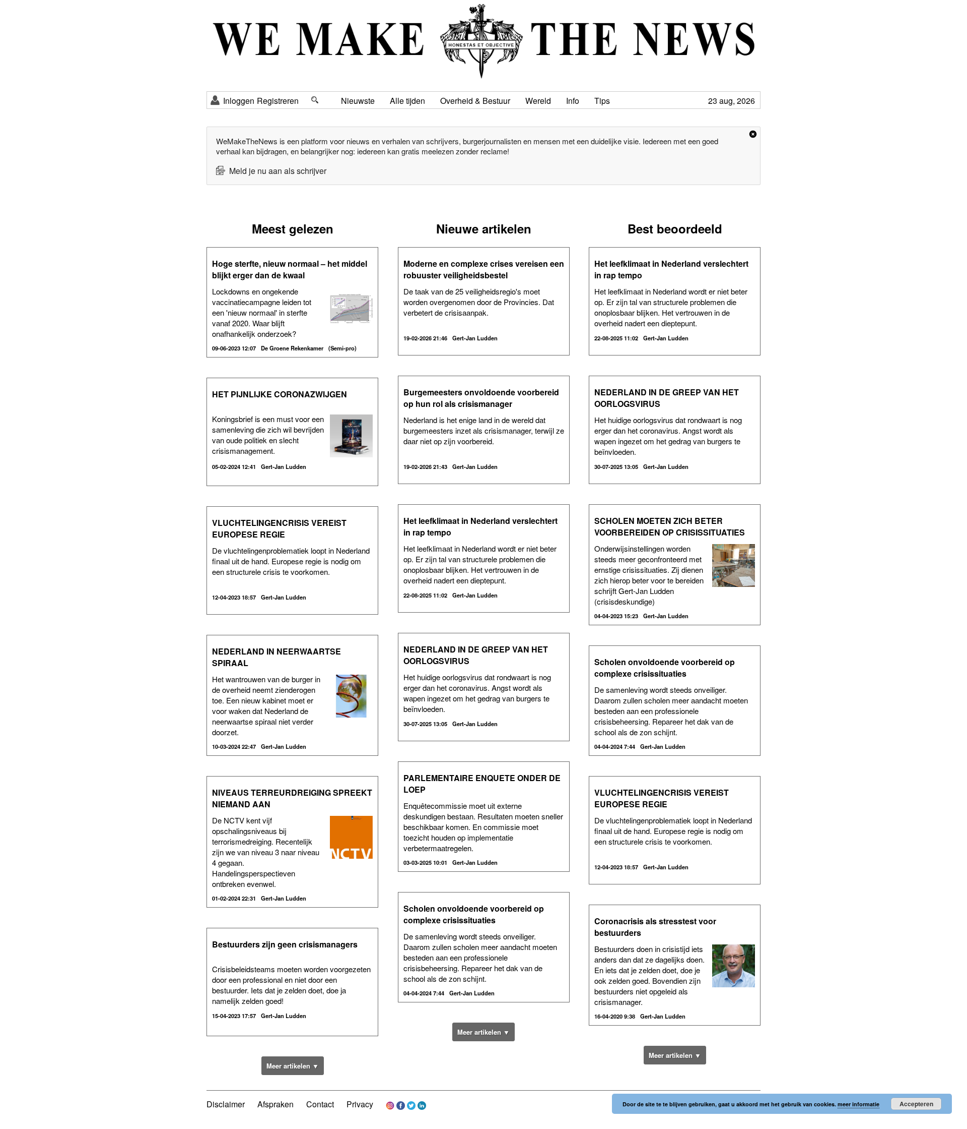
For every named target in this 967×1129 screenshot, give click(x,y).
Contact (320, 1104)
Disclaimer (225, 1104)
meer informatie (858, 1104)
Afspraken (275, 1104)
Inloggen (238, 100)
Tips (602, 100)
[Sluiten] (753, 134)
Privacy (360, 1104)
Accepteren (916, 1103)
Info (572, 100)
